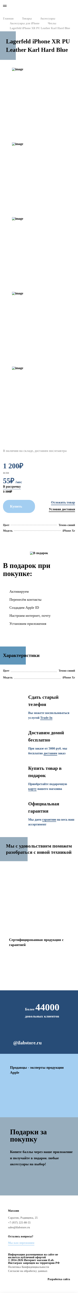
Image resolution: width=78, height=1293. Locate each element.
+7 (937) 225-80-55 (63, 5)
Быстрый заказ (63, 502)
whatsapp (45, 5)
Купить (16, 506)
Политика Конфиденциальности (28, 1266)
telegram (54, 5)
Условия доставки (62, 509)
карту (32, 789)
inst (67, 1216)
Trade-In (46, 717)
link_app (39, 1181)
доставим (50, 753)
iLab (15, 6)
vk (67, 1225)
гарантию (49, 819)
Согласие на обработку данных (27, 1271)
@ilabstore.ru (27, 1042)
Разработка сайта (59, 1279)
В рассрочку (12, 486)
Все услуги (14, 912)
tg (67, 1233)
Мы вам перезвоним (21, 1242)
